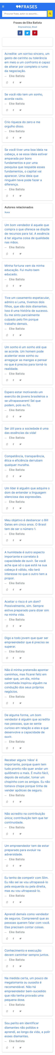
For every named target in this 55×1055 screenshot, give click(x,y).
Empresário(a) (24, 27)
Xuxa (7, 212)
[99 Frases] (26, 6)
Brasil (34, 27)
